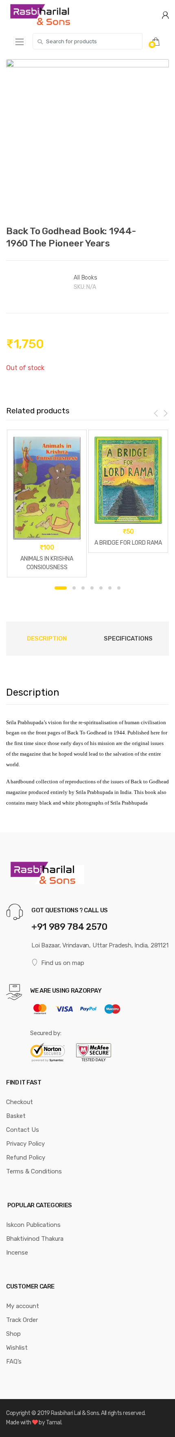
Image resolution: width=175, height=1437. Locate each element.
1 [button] (61, 588)
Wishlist (17, 1347)
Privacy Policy (25, 1143)
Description (47, 638)
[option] (87, 138)
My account (22, 1306)
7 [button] (118, 588)
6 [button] (110, 588)
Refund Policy (25, 1157)
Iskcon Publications (33, 1225)
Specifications (128, 638)
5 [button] (101, 588)
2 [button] (74, 588)
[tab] (47, 638)
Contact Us (22, 1129)
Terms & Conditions (34, 1171)
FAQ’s (14, 1361)
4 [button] (92, 588)
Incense (17, 1252)
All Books (85, 277)
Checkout (19, 1102)
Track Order (22, 1320)
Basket (16, 1116)
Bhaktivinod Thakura (34, 1238)
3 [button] (83, 588)
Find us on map (62, 963)
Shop (13, 1333)
